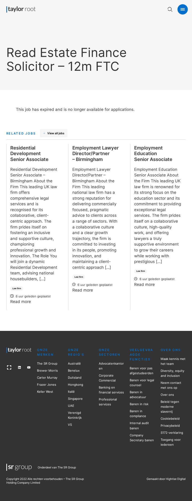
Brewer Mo (45, 370)
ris (56, 370)
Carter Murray (47, 377)
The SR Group (47, 363)
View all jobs (55, 133)
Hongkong (75, 384)
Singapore (75, 398)
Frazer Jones (46, 384)
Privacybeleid (170, 425)
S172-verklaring (172, 432)
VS (70, 424)
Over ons (167, 394)
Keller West (45, 391)
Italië (71, 391)
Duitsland (74, 377)
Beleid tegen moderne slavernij (170, 406)
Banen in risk (139, 404)
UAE (71, 406)
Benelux (74, 370)
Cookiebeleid (170, 418)
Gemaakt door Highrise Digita (166, 479)
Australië (74, 363)
